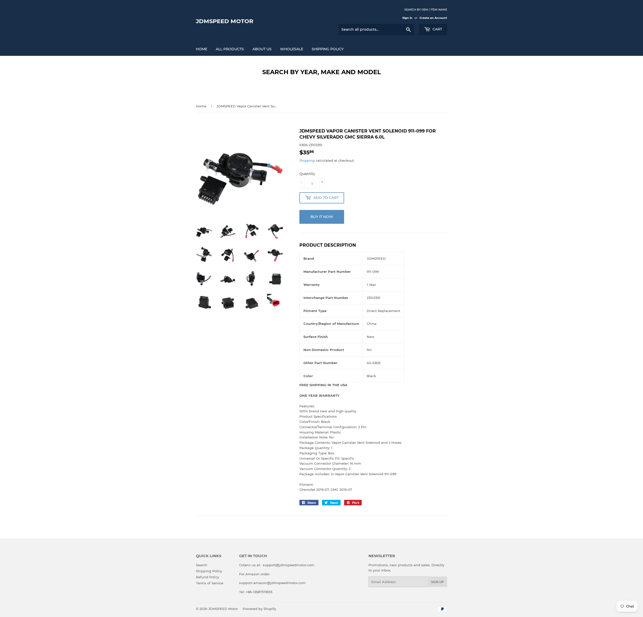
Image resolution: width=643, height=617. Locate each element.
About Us (262, 49)
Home (201, 49)
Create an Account (433, 18)
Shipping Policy (328, 49)
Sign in (407, 18)
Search (201, 565)
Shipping (307, 160)
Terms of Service (209, 583)
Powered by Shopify (259, 609)
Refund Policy (207, 577)
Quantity (307, 173)
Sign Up (437, 582)
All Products (230, 49)
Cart (437, 29)
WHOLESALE (291, 49)
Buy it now (321, 216)
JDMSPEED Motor (224, 21)
